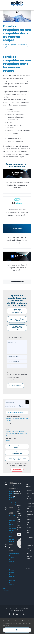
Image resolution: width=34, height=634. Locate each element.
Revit (29, 46)
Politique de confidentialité (26, 622)
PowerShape (22, 431)
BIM (26, 46)
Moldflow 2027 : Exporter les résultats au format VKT (27, 548)
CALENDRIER (16, 494)
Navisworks (18, 418)
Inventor (8, 440)
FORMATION (16, 483)
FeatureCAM (15, 431)
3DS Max (8, 420)
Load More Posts (17, 282)
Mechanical (22, 426)
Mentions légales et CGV (17, 610)
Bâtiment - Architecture (17, 46)
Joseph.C (7, 44)
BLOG (14, 496)
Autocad (8, 418)
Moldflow (8, 426)
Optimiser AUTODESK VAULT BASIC (27, 495)
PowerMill (8, 431)
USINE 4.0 (15, 488)
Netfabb (14, 433)
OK (17, 630)
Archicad (25, 418)
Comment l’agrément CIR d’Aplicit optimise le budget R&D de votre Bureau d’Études (27, 518)
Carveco (8, 433)
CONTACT (15, 491)
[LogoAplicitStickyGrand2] (17, 2)
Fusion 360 (15, 426)
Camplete (20, 433)
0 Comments (8, 48)
